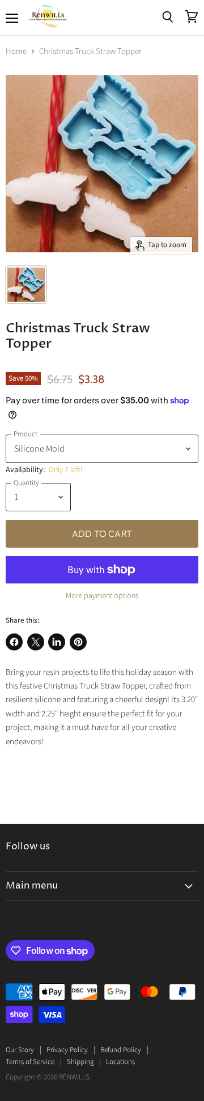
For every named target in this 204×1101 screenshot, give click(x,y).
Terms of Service (30, 1062)
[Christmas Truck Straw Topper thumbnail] (26, 284)
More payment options (102, 595)
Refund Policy (120, 1050)
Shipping (80, 1062)
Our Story (20, 1050)
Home (16, 51)
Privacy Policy (67, 1050)
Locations (120, 1062)
